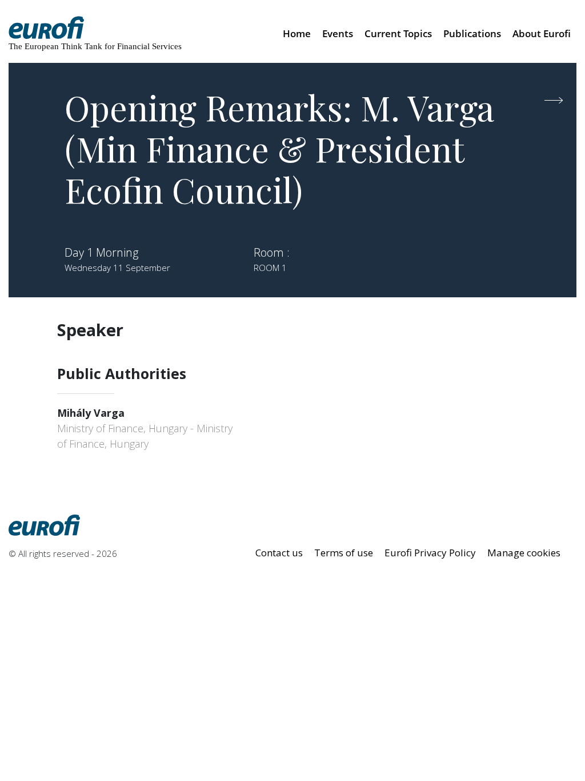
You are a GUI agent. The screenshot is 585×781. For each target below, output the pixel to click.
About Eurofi (541, 33)
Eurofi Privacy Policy (430, 552)
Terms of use (343, 552)
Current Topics (398, 33)
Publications (472, 33)
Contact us (279, 552)
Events (337, 33)
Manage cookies (523, 552)
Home (297, 33)
